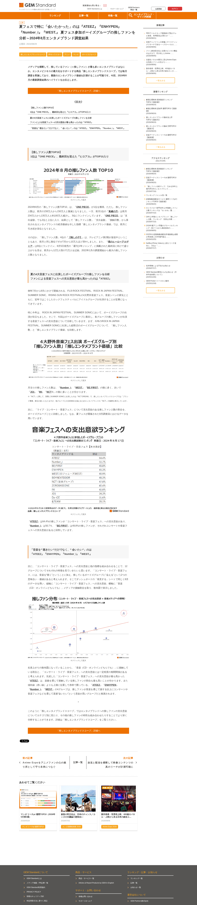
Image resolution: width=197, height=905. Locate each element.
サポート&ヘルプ (117, 9)
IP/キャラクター (54, 54)
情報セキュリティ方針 (35, 896)
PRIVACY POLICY (34, 892)
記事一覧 (83, 15)
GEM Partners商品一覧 (134, 9)
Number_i (65, 387)
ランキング (55, 15)
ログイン (175, 9)
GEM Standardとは (94, 9)
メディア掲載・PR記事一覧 (37, 883)
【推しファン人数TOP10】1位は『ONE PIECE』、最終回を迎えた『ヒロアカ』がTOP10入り (60, 109)
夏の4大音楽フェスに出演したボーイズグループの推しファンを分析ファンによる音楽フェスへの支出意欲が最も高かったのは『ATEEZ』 (61, 120)
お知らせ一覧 (136, 887)
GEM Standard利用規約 (36, 887)
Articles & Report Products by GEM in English (96, 883)
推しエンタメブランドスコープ (33, 54)
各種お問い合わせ (85, 896)
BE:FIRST (92, 387)
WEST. (78, 387)
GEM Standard (38, 4)
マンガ (75, 54)
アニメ (67, 54)
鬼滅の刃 (113, 211)
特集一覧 (112, 15)
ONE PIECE (82, 207)
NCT (49, 392)
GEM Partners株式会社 (139, 901)
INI (40, 392)
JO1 (32, 392)
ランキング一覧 (137, 878)
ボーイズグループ (89, 54)
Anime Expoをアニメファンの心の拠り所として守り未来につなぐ (44, 762)
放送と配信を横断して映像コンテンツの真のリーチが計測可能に (110, 762)
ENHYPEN (110, 685)
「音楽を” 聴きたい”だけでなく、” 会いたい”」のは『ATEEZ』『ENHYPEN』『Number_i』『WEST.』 (77, 128)
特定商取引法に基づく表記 (37, 901)
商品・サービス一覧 (86, 878)
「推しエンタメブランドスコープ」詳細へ (78, 91)
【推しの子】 (75, 237)
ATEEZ (34, 521)
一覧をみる (160, 80)
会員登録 (158, 9)
